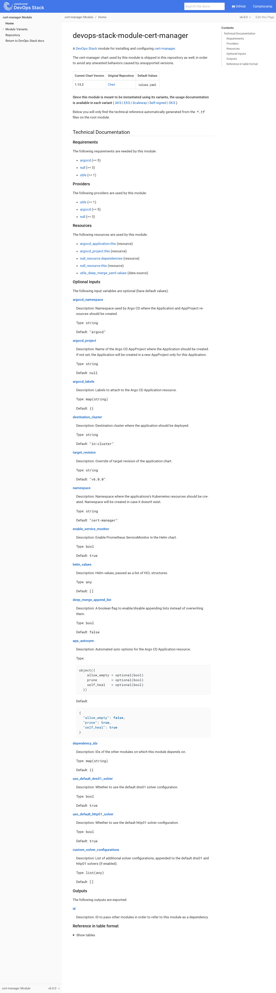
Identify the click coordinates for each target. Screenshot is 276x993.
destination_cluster (87, 417)
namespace (82, 488)
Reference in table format (242, 64)
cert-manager (165, 48)
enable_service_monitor (91, 529)
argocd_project (84, 341)
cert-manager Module (17, 17)
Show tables (85, 935)
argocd (85, 160)
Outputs (231, 58)
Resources (233, 48)
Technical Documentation (239, 33)
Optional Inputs (236, 53)
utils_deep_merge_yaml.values (103, 273)
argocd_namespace (88, 300)
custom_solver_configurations (96, 850)
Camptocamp (262, 6)
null (82, 168)
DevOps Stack (86, 48)
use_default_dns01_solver (93, 779)
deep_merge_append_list (92, 600)
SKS (172, 103)
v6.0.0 (244, 17)
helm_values (82, 564)
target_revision (84, 452)
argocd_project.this (95, 251)
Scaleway (140, 103)
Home (9, 23)
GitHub (240, 6)
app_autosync (83, 641)
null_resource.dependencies (101, 258)
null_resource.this (93, 266)
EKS (127, 103)
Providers (232, 43)
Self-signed (157, 103)
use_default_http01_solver (93, 814)
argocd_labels (83, 382)
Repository (12, 35)
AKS (118, 103)
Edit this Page (265, 17)
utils (83, 175)
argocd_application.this (98, 244)
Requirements (235, 38)
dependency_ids (85, 743)
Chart (111, 84)
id (74, 909)
